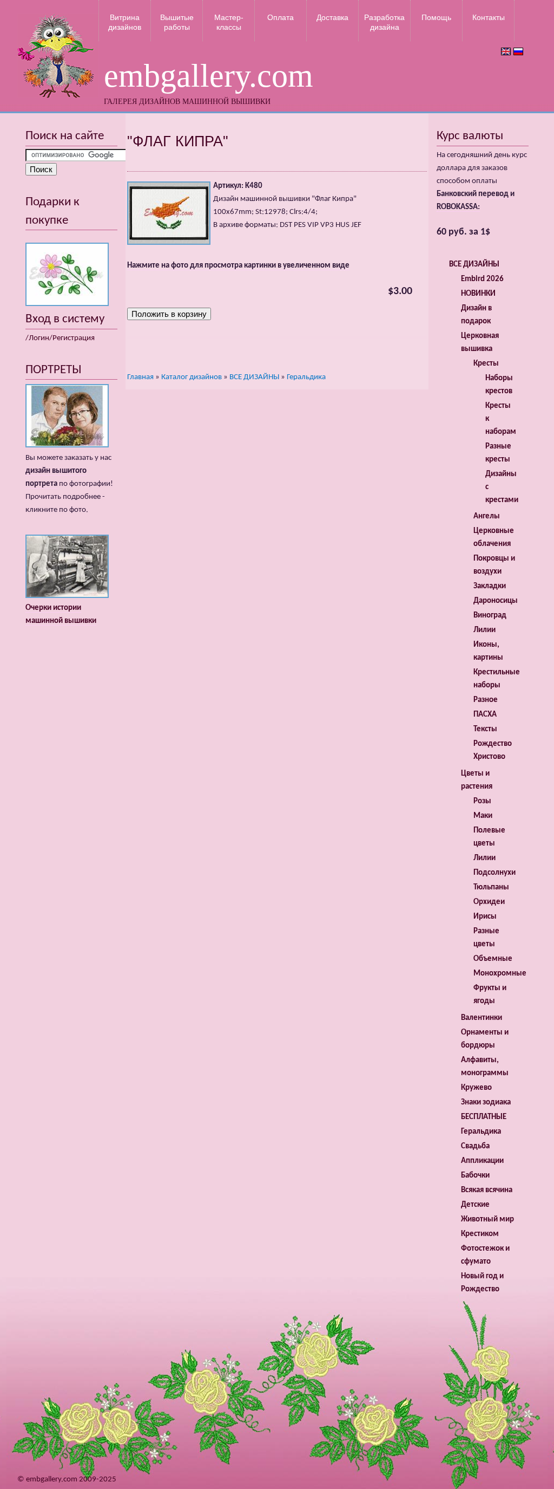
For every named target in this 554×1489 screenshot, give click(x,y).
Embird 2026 (482, 279)
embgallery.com (208, 76)
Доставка (332, 17)
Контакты (488, 17)
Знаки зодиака (486, 1102)
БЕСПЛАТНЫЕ (483, 1117)
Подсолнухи (494, 873)
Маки (482, 816)
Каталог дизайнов (191, 377)
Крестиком (480, 1234)
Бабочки (475, 1176)
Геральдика (306, 377)
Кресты (486, 364)
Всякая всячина (486, 1190)
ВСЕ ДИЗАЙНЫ (254, 377)
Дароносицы (495, 601)
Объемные (492, 959)
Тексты (485, 729)
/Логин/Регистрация (60, 338)
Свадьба (475, 1146)
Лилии (484, 630)
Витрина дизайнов (124, 22)
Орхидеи (489, 902)
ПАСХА (485, 715)
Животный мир (487, 1219)
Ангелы (486, 516)
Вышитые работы (177, 22)
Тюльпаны (491, 887)
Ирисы (485, 917)
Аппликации (482, 1161)
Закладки (489, 586)
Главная (140, 377)
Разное (485, 700)
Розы (482, 801)
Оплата (280, 17)
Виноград (489, 616)
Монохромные (499, 974)
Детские (475, 1205)
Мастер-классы (228, 22)
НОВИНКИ (478, 294)
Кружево (476, 1088)
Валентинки (481, 1018)
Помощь (436, 17)
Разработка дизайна (384, 22)
